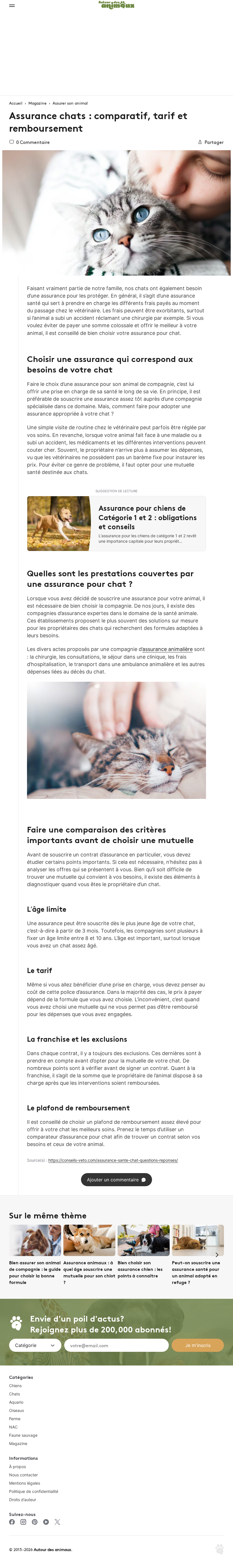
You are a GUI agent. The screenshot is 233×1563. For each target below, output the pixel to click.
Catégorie (25, 1345)
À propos (17, 1466)
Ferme (14, 1418)
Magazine (18, 1443)
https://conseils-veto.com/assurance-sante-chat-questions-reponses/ (113, 1160)
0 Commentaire (33, 142)
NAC (13, 1426)
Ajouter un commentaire (113, 1180)
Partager (214, 142)
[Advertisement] (116, 53)
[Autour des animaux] (116, 4)
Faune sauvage (23, 1435)
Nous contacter (23, 1474)
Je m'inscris (198, 1345)
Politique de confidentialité (33, 1491)
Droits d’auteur (22, 1499)
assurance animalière (167, 649)
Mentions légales (24, 1483)
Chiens (15, 1385)
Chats (14, 1393)
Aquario (16, 1402)
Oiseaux (16, 1410)
